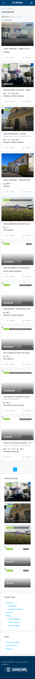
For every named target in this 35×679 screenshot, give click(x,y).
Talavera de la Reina (13, 642)
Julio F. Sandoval (10, 57)
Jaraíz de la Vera (12, 645)
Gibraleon (9, 649)
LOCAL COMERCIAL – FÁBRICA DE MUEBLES (19, 180)
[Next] (24, 469)
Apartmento (13, 606)
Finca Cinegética (14, 619)
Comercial (9, 612)
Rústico (8, 616)
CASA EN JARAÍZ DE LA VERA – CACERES (17, 90)
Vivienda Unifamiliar (16, 609)
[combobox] (17, 17)
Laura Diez (8, 457)
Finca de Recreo (14, 622)
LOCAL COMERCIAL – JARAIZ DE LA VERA (18, 49)
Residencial (10, 603)
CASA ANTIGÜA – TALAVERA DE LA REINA (17, 309)
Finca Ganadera (14, 626)
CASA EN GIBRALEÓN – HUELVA (14, 134)
